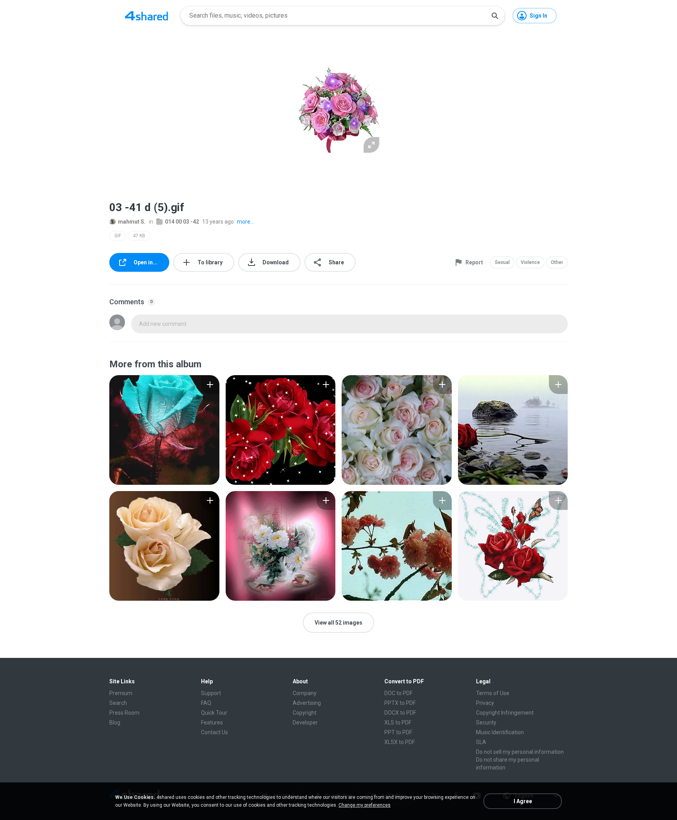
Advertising (307, 703)
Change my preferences (364, 805)
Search (118, 703)
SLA (481, 742)
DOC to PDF (398, 693)
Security (486, 722)
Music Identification (500, 732)
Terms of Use (492, 693)
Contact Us (214, 732)
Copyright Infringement (505, 713)
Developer (305, 722)
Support (211, 693)
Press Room (124, 713)
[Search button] (494, 15)
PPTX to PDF (400, 703)
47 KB (139, 235)
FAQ (206, 703)
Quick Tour (214, 713)
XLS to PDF (397, 722)
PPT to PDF (398, 732)
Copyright (305, 713)
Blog (114, 722)
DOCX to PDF (400, 713)
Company (305, 693)
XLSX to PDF (399, 742)
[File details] (164, 430)
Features (212, 722)
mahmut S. (132, 222)
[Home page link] (146, 15)
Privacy (485, 703)
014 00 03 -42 (182, 222)
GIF (117, 235)
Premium (120, 693)
